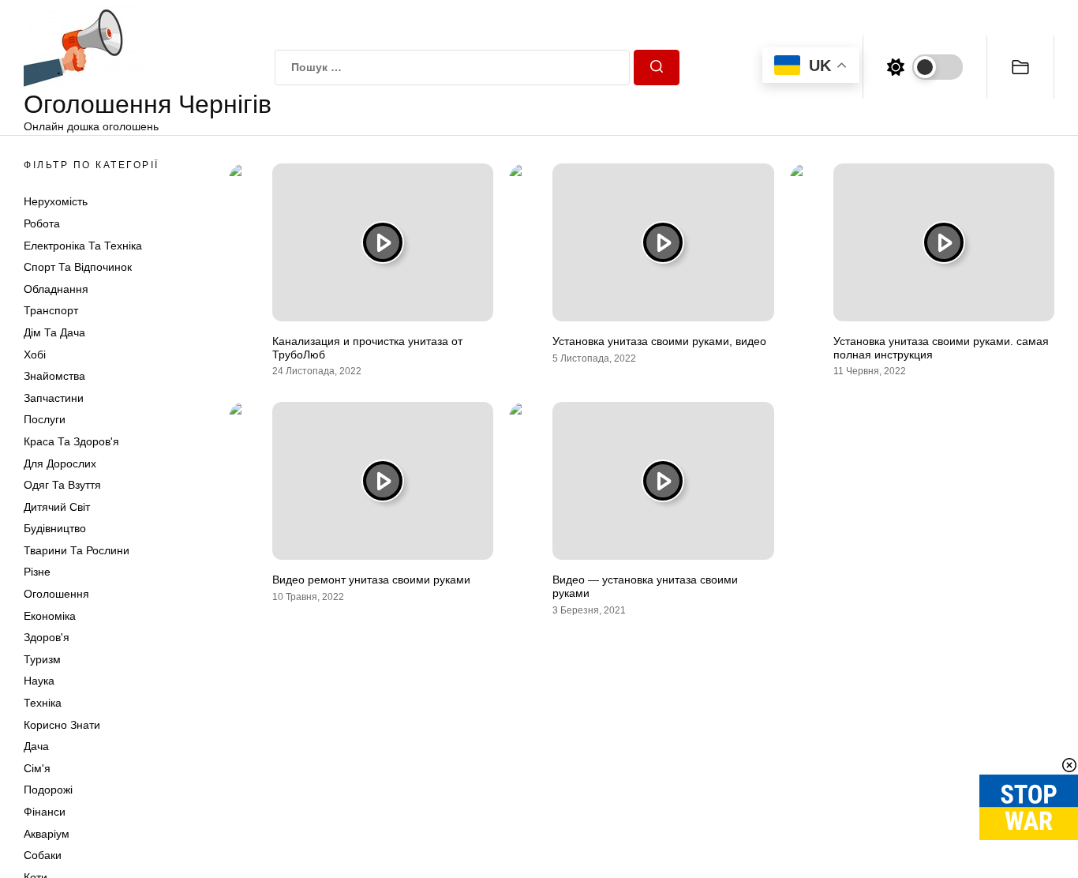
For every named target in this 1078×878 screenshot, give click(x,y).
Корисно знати (62, 725)
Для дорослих (60, 463)
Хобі (35, 354)
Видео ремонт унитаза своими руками (371, 579)
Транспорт (51, 310)
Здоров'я (46, 637)
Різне (37, 571)
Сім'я (37, 768)
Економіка (50, 616)
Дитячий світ (57, 507)
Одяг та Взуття (62, 484)
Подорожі (48, 789)
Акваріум (46, 833)
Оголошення (56, 593)
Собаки (43, 855)
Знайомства (54, 376)
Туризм (42, 659)
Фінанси (45, 811)
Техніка (43, 702)
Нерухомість (56, 201)
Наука (39, 680)
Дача (36, 746)
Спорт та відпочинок (78, 267)
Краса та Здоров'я (71, 441)
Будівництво (55, 528)
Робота (42, 223)
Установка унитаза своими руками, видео (659, 341)
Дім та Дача (54, 332)
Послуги (45, 419)
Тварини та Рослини (76, 550)
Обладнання (56, 289)
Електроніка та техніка (83, 245)
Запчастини (54, 398)
